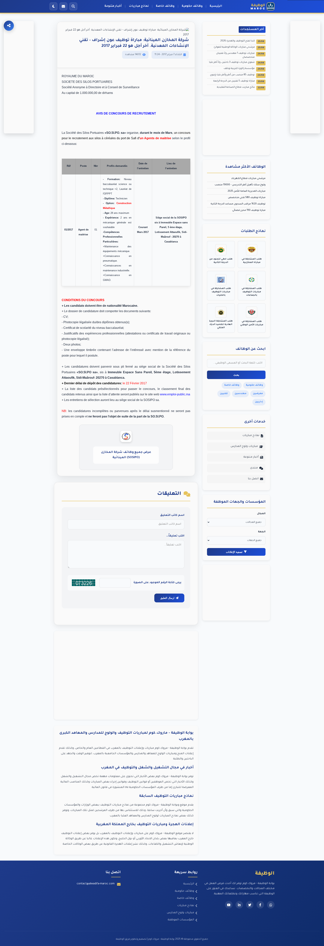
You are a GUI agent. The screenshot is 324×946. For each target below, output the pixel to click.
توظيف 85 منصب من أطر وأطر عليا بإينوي (237, 75)
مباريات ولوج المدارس (244, 446)
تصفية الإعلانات (234, 551)
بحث (236, 374)
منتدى (254, 468)
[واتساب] (270, 905)
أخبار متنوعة (113, 6)
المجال (261, 513)
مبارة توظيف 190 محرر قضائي (249, 210)
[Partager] (9, 26)
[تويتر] (250, 905)
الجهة (262, 532)
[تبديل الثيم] (53, 6)
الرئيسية (216, 6)
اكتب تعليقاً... (175, 536)
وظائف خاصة (165, 6)
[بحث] (73, 6)
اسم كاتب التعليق (172, 515)
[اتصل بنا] (63, 6)
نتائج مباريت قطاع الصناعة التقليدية (240, 87)
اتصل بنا (253, 478)
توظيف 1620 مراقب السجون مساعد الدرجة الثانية (238, 204)
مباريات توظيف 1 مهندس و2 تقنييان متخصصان (240, 55)
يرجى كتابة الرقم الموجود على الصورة (157, 582)
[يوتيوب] (228, 905)
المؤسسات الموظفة (181, 919)
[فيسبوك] (260, 905)
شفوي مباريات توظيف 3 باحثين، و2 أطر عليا (236, 62)
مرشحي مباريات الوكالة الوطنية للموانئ (239, 47)
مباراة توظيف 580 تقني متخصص (247, 197)
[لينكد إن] (239, 905)
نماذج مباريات (139, 6)
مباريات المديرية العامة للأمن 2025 (247, 191)
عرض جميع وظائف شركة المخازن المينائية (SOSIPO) (126, 455)
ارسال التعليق (167, 598)
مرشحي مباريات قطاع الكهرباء (248, 178)
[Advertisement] (126, 675)
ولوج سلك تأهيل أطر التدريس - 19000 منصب (240, 185)
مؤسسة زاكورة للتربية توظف (244, 68)
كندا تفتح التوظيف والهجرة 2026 (242, 41)
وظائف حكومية (192, 6)
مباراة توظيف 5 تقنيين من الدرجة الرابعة (238, 81)
